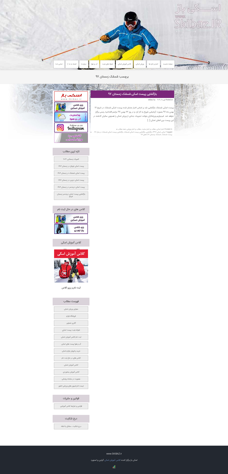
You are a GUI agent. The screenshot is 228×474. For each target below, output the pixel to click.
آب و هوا (94, 64)
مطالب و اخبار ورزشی (134, 129)
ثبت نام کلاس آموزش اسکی (71, 337)
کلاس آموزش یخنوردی (71, 372)
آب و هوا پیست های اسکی (71, 344)
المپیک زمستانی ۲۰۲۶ (71, 159)
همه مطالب (122, 129)
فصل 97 (143, 134)
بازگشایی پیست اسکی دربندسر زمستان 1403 (71, 196)
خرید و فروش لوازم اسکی (71, 351)
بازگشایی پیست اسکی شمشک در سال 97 (108, 132)
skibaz (150, 99)
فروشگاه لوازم (71, 316)
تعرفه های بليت (107, 64)
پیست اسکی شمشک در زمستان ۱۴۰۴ (71, 173)
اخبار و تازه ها (153, 64)
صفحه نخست (168, 64)
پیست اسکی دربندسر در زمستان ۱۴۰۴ (71, 187)
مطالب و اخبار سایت (149, 129)
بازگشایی (149, 132)
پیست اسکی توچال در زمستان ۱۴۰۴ (71, 166)
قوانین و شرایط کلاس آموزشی (71, 406)
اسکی (163, 132)
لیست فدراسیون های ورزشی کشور (71, 386)
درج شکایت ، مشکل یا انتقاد (71, 426)
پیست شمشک (167, 134)
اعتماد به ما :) (71, 64)
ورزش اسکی (140, 64)
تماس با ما (59, 64)
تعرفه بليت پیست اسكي (71, 330)
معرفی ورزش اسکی (71, 309)
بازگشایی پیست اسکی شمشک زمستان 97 (132, 94)
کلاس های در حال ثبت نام (71, 358)
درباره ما (83, 64)
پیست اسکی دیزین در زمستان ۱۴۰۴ (71, 180)
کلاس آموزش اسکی (124, 64)
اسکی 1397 (157, 132)
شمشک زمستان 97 (154, 134)
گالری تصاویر (71, 323)
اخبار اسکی (160, 129)
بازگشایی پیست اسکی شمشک (134, 132)
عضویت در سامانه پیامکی (71, 379)
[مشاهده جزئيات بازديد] (114, 468)
